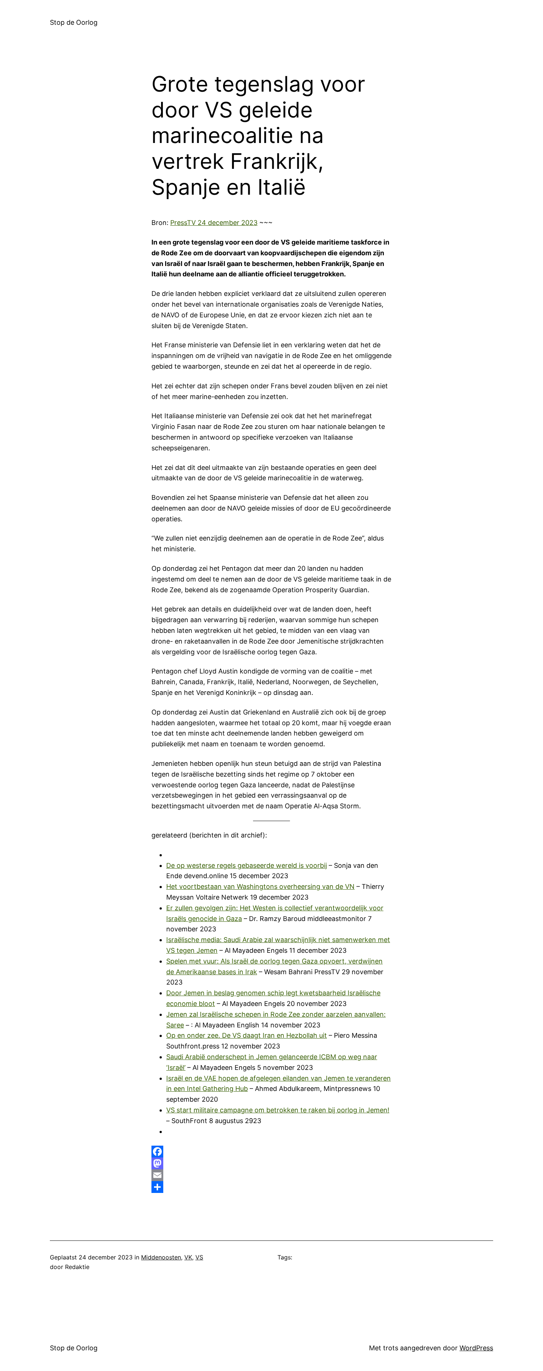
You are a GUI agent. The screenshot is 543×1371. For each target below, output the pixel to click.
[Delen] (271, 1187)
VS (199, 1257)
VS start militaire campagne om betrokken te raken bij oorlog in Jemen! (277, 1110)
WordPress (476, 1348)
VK (188, 1257)
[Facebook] (271, 1151)
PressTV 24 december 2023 (213, 222)
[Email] (271, 1175)
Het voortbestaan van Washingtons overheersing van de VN (260, 886)
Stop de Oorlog (74, 22)
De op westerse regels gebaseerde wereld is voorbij (246, 865)
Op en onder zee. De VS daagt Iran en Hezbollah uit (246, 1035)
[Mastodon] (271, 1163)
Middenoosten (161, 1257)
